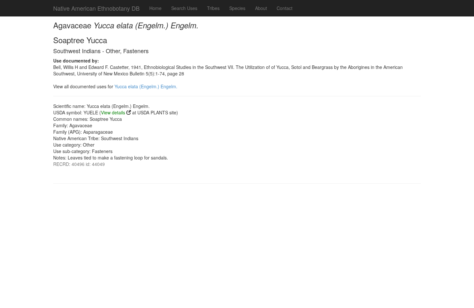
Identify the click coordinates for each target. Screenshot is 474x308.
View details (113, 112)
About (261, 8)
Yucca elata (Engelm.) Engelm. (145, 86)
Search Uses (184, 8)
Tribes (213, 8)
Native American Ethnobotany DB (96, 8)
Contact (284, 8)
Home (155, 8)
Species (237, 8)
